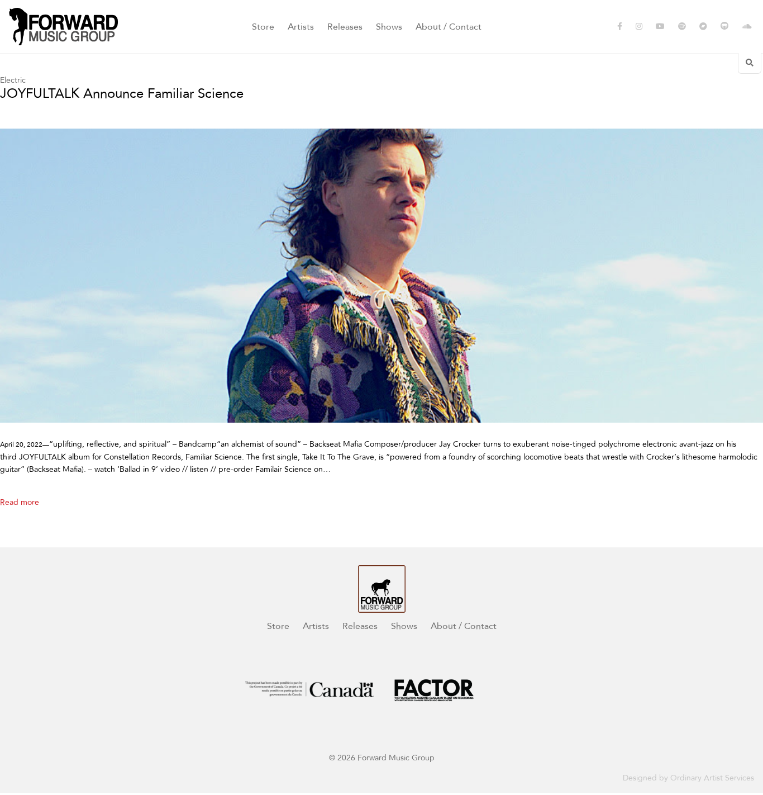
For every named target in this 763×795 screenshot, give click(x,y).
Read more (19, 502)
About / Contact (448, 27)
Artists (301, 27)
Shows (389, 27)
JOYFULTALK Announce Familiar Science (122, 94)
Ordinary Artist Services (712, 778)
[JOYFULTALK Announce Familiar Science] (381, 275)
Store (263, 27)
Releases (345, 27)
